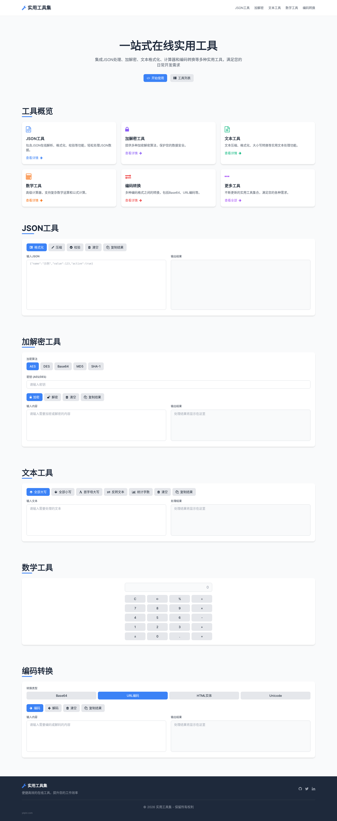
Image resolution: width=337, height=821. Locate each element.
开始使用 (158, 78)
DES (46, 366)
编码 (36, 708)
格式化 (39, 247)
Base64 (63, 366)
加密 (35, 397)
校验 (76, 247)
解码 (55, 708)
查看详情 (32, 158)
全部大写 (40, 492)
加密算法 (32, 358)
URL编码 (133, 696)
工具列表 (184, 78)
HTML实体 (204, 696)
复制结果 (116, 247)
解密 (54, 397)
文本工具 (274, 8)
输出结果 (176, 256)
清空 (94, 247)
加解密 (259, 8)
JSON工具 (242, 8)
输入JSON (33, 256)
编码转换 (309, 8)
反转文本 (117, 492)
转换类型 (32, 688)
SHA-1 (96, 366)
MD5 (79, 366)
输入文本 (32, 500)
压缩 (58, 247)
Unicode (275, 696)
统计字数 (143, 492)
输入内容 (32, 406)
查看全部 (231, 200)
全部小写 (64, 492)
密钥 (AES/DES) (36, 376)
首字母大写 (91, 492)
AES (33, 366)
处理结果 (176, 500)
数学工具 (292, 8)
